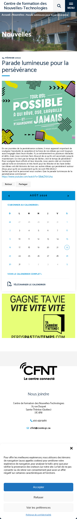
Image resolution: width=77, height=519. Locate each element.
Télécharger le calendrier (29, 284)
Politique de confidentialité (38, 515)
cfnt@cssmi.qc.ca (40, 428)
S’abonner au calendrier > (23, 204)
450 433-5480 (40, 420)
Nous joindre (38, 394)
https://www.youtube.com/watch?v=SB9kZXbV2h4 (27, 177)
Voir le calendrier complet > (24, 274)
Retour (8, 184)
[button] (71, 448)
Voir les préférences (38, 507)
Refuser (38, 497)
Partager (23, 184)
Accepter (38, 487)
